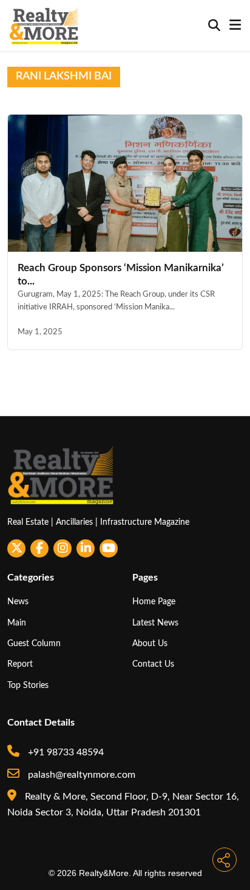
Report (20, 664)
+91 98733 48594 (64, 752)
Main (16, 622)
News (18, 601)
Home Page (153, 601)
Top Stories (28, 685)
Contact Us (153, 664)
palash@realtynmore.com (80, 775)
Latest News (155, 622)
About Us (149, 643)
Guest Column (34, 643)
